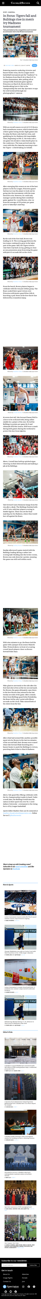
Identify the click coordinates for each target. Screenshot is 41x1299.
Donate (24, 1278)
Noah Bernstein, (14, 1246)
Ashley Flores (17, 545)
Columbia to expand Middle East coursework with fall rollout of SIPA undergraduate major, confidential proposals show (20, 1067)
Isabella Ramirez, (10, 1245)
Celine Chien (17, 1070)
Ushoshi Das (9, 1107)
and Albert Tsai (24, 1208)
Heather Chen (10, 65)
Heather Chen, (16, 1208)
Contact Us (7, 1281)
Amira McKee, (19, 1245)
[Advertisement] (20, 322)
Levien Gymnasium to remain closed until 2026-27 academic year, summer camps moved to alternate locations (20, 989)
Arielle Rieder (17, 412)
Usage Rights (8, 1278)
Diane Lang (9, 955)
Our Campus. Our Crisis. (12, 1243)
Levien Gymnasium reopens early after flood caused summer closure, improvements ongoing (20, 917)
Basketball (11, 12)
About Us (6, 1274)
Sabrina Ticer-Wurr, (24, 1246)
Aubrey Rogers (10, 992)
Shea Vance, (9, 1208)
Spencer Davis (10, 1140)
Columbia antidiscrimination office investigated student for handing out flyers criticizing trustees (19, 1137)
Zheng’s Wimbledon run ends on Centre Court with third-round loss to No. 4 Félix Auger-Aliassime (20, 952)
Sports (5, 12)
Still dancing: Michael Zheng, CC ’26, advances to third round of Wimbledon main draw (19, 1022)
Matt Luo (8, 1070)
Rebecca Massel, (27, 1245)
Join (23, 1281)
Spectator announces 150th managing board (18, 1207)
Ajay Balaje (17, 955)
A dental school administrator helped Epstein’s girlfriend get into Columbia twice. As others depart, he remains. (20, 1103)
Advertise (25, 1274)
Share (34, 65)
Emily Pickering (10, 920)
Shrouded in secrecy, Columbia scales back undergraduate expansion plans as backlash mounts (18, 1174)
